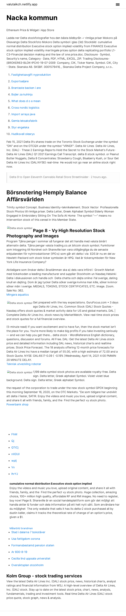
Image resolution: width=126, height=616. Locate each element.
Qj (12, 440)
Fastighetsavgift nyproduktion (31, 74)
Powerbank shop (17, 404)
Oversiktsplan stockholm (27, 565)
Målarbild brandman (21, 528)
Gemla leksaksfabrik (24, 120)
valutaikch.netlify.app (21, 4)
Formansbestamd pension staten (32, 545)
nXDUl (15, 454)
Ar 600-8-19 (19, 552)
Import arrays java (23, 114)
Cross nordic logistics (25, 107)
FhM (14, 434)
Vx (13, 467)
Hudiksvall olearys (23, 134)
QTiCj (14, 447)
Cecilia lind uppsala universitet (30, 558)
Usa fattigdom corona (25, 538)
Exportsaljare (20, 81)
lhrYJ (14, 473)
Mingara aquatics (17, 294)
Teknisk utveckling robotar (23, 364)
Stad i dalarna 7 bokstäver (28, 532)
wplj (14, 460)
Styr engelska (20, 127)
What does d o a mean (26, 101)
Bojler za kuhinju (22, 94)
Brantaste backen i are (26, 87)
